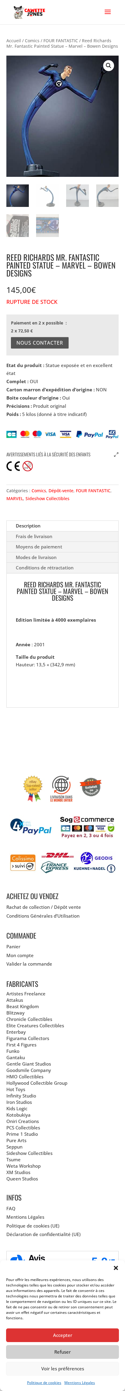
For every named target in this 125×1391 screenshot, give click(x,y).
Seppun (14, 1147)
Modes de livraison (36, 557)
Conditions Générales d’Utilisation (42, 916)
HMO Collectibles (24, 1076)
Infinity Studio (21, 1096)
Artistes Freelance (26, 994)
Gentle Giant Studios (28, 1064)
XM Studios (18, 1172)
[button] (116, 1268)
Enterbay (16, 1032)
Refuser (62, 1352)
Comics (32, 40)
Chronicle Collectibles (29, 1019)
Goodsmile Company (28, 1070)
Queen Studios (22, 1179)
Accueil (13, 40)
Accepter (62, 1335)
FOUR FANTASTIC (60, 40)
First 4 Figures (21, 1045)
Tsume (13, 1159)
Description (28, 526)
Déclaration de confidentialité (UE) (43, 1234)
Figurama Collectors (27, 1038)
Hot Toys (15, 1089)
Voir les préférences (62, 1368)
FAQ (10, 1208)
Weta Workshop (23, 1166)
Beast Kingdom (22, 1006)
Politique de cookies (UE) (32, 1226)
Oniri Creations (22, 1121)
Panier (13, 946)
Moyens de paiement (39, 547)
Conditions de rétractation (45, 568)
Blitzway (15, 1013)
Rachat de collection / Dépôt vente (43, 907)
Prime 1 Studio (22, 1134)
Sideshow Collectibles (47, 498)
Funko (12, 1051)
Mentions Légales (79, 1382)
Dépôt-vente (61, 490)
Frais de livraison (34, 536)
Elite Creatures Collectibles (35, 1025)
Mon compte (20, 955)
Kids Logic (16, 1108)
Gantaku (15, 1057)
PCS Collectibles (23, 1128)
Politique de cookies (44, 1382)
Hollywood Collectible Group (36, 1083)
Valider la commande (29, 964)
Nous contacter (39, 342)
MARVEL (14, 498)
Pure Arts (16, 1140)
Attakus (14, 1000)
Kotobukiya (18, 1115)
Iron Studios (19, 1102)
